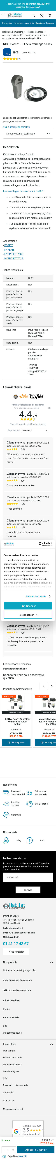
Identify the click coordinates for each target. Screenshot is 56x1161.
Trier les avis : (15, 430)
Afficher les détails (36, 596)
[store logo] (15, 15)
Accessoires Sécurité (12, 35)
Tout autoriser (28, 605)
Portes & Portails (11, 1017)
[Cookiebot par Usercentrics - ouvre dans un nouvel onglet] (39, 544)
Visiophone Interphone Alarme (17, 980)
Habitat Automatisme (12, 32)
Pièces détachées (35, 32)
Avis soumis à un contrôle (27, 407)
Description (7, 23)
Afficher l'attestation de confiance (28, 404)
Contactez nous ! (33, 7)
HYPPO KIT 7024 (13, 258)
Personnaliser (26, 614)
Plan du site (8, 1100)
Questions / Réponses (44, 23)
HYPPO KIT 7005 (13, 254)
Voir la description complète (16, 127)
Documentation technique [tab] (20, 133)
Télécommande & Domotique (17, 990)
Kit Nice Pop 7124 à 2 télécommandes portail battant (17, 721)
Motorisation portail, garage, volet (19, 970)
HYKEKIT (9, 249)
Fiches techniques (21, 23)
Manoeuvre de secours (36, 35)
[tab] (28, 962)
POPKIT (8, 245)
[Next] (52, 686)
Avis (32, 23)
